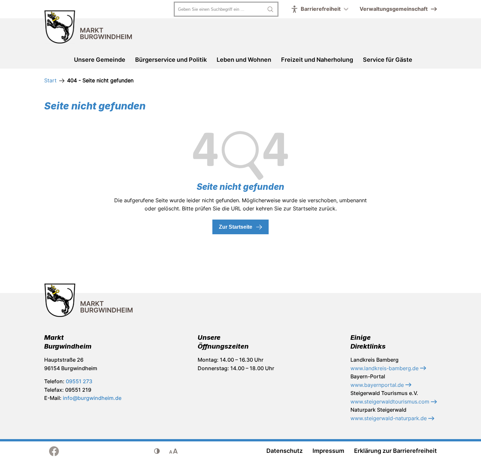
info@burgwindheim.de (92, 398)
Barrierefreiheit (321, 9)
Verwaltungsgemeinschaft (394, 9)
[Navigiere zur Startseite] (88, 28)
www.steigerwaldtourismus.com (390, 401)
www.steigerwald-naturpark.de (389, 418)
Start (50, 80)
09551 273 (79, 381)
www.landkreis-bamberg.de (385, 368)
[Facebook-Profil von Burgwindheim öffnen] (54, 451)
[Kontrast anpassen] (157, 451)
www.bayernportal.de (377, 385)
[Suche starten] (270, 9)
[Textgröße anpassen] (173, 451)
